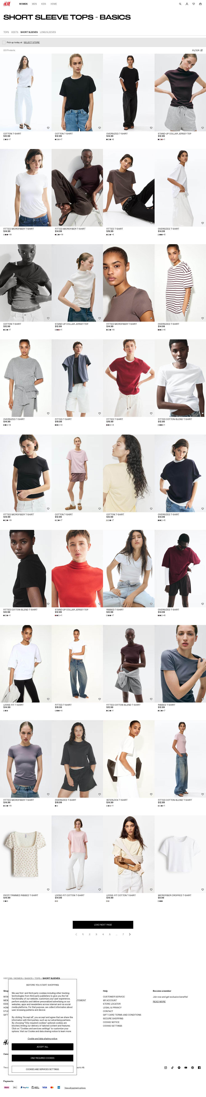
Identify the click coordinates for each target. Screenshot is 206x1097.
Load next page (103, 925)
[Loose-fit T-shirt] (26, 664)
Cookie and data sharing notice (42, 1038)
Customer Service (114, 996)
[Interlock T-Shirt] (129, 759)
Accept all (42, 1047)
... (116, 934)
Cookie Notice (111, 1022)
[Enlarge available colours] (5, 710)
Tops (37, 978)
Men (34, 4)
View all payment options (75, 1088)
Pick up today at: (15, 42)
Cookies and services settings (42, 1069)
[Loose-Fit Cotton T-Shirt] (77, 854)
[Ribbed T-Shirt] (129, 568)
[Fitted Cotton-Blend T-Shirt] (26, 568)
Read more (159, 1001)
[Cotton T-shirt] (26, 92)
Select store (32, 42)
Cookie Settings (112, 1026)
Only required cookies (42, 1058)
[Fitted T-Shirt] (129, 187)
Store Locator (112, 1004)
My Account (110, 1000)
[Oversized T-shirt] (129, 92)
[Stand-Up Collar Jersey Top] (77, 283)
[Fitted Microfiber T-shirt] (26, 187)
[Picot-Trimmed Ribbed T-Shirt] (26, 854)
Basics (29, 978)
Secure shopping (113, 1018)
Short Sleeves (51, 978)
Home (54, 4)
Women (23, 4)
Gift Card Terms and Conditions (122, 1015)
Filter (195, 50)
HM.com (7, 978)
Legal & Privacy (112, 1007)
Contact (108, 1011)
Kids (43, 4)
